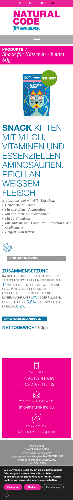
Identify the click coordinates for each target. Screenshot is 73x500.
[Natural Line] (36, 20)
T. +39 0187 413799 (36, 378)
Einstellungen (53, 487)
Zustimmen (13, 487)
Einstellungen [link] (20, 476)
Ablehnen (32, 487)
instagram (46, 431)
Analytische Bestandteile (22, 318)
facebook (26, 431)
